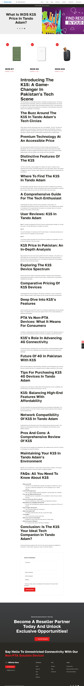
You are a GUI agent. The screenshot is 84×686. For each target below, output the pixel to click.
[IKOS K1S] (67, 42)
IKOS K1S (60, 69)
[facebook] (17, 28)
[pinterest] (22, 28)
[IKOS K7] (17, 42)
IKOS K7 (9, 69)
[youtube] (24, 28)
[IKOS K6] (42, 42)
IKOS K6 (34, 69)
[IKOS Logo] (7, 1)
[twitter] (19, 28)
